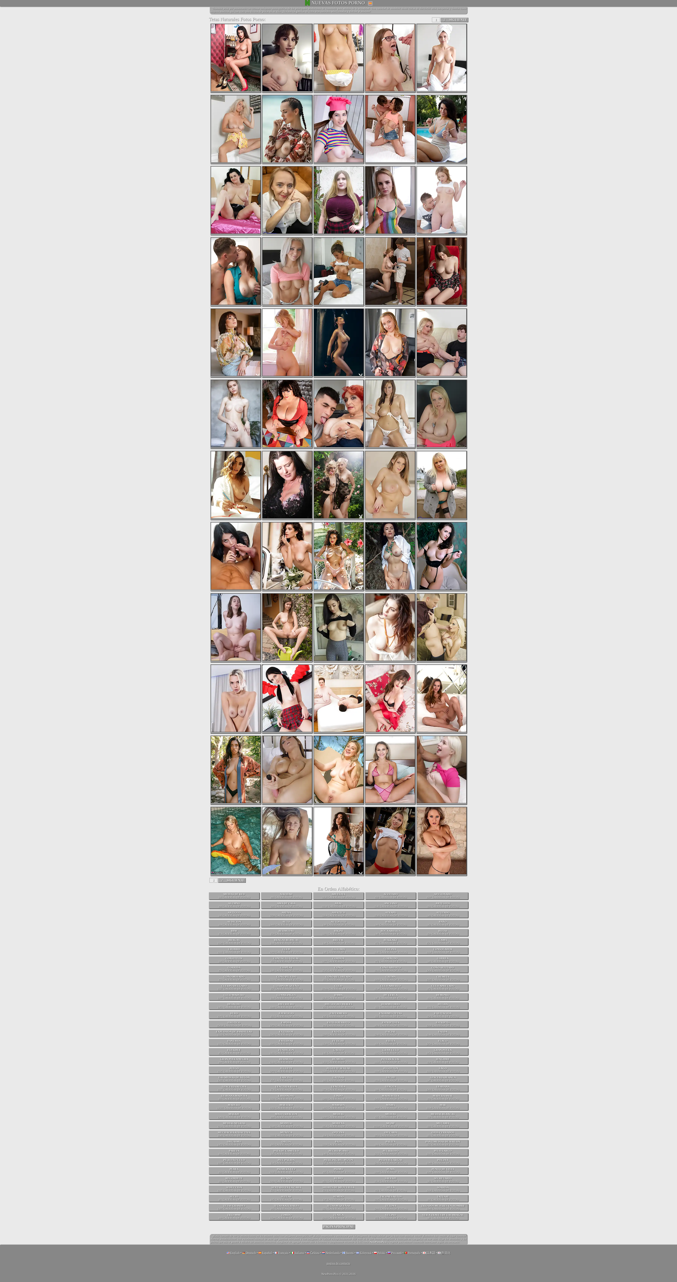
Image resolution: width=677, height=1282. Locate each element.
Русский (396, 1253)
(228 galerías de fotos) (286, 914)
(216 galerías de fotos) (338, 1216)
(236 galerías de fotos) (338, 997)
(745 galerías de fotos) (338, 969)
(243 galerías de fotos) (390, 1161)
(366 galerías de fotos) (442, 1088)
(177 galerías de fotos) (338, 960)
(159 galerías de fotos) (390, 1079)
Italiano (299, 1253)
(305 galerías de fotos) (234, 1207)
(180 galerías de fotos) (442, 1161)
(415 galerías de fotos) (338, 1106)
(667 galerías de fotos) (442, 896)
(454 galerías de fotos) (442, 1052)
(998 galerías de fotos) (390, 1106)
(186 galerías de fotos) (443, 1207)
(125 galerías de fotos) (234, 1070)
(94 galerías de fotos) (443, 905)
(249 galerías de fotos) (390, 1033)
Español (267, 1253)
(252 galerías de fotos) (390, 1134)
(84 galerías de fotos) (391, 1143)
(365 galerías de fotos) (234, 1079)
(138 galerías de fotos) (390, 987)
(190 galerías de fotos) (338, 1116)
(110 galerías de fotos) (234, 1033)
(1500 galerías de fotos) (391, 1125)
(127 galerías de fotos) (234, 987)
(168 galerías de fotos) (442, 951)
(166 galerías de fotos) (390, 1061)
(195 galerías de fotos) (234, 1189)
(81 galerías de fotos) (234, 1198)
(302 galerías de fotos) (338, 1097)
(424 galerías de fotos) (390, 1024)
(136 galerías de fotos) (338, 896)
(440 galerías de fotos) (286, 923)
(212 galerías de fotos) (390, 1152)
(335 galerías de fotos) (390, 1198)
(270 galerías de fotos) (286, 1070)
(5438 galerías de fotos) (234, 1024)
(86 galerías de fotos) (286, 896)
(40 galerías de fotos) (234, 1216)
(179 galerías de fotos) (286, 951)
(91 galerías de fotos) (443, 1198)
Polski (381, 1253)
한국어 (445, 1253)
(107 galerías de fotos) (234, 997)
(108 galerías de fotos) (390, 1070)
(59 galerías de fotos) (391, 896)
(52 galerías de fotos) (286, 1189)
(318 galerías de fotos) (338, 1143)
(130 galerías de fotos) (338, 1042)
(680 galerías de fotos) (286, 1006)
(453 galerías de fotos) (234, 1006)
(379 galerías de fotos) (286, 1024)
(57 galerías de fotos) (286, 987)
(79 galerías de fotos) (234, 969)
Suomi (350, 1253)
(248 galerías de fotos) (286, 1125)
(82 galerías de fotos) (286, 1207)
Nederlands (333, 1253)
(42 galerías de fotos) (443, 923)
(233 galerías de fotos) (390, 969)
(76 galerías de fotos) (391, 1216)
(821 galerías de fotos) (338, 1180)
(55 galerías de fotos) (338, 1006)
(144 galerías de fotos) (442, 1033)
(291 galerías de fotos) (390, 1207)
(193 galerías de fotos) (442, 1152)
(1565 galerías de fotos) (234, 1106)
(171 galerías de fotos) (234, 1015)
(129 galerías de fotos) (234, 942)
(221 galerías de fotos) (338, 1207)
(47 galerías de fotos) (391, 997)
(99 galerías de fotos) (234, 905)
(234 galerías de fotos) (234, 1125)
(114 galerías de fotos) (286, 978)
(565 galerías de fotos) (442, 978)
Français (283, 1253)
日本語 (430, 1253)
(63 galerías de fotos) (338, 978)
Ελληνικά (365, 1253)
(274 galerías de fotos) (338, 1088)
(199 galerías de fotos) (390, 1171)
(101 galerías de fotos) (338, 932)
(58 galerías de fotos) (443, 1015)
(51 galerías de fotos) (339, 1189)
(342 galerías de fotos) (286, 1033)
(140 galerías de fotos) (390, 951)
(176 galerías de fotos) (442, 1006)
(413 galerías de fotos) (286, 1052)
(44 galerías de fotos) (234, 923)
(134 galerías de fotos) (390, 1180)
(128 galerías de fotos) (286, 1216)
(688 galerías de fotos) (442, 1171)
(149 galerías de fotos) (338, 1070)
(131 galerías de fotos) (286, 1097)
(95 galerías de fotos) (338, 1171)
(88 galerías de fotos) (234, 1061)
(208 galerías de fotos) (442, 1024)
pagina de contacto (338, 1263)
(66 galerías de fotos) (391, 1015)
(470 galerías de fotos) (234, 1143)
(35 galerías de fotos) (338, 1015)
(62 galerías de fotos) (286, 960)
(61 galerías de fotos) (286, 1015)
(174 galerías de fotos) (234, 1042)
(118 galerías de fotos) (442, 1106)
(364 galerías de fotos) (338, 914)
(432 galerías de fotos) (338, 1061)
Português (414, 1253)
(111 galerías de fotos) (234, 951)
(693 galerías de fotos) (286, 1042)
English (235, 1253)
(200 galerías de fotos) (338, 1033)
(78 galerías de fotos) (338, 1024)
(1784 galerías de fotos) (338, 987)
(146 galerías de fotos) (390, 905)
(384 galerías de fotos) (234, 1116)
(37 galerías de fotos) (338, 1161)
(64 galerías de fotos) (443, 997)
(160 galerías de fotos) (442, 1070)
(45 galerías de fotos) (286, 1152)
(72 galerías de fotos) (391, 960)
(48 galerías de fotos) (338, 923)
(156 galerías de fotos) (286, 1106)
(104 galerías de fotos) (286, 1180)
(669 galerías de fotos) (390, 978)
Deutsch (251, 1253)
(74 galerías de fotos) (234, 932)
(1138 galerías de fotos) (338, 905)
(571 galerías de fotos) (442, 942)
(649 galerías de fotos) (234, 1134)
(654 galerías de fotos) (338, 1125)
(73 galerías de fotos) (391, 942)
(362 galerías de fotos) (390, 1097)
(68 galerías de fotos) (443, 1116)
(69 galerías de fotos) (443, 1125)
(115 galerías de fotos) (390, 1052)
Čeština (315, 1253)
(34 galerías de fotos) (286, 1161)
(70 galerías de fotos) (234, 978)
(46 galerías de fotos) (234, 896)
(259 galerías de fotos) (442, 1042)
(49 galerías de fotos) (443, 914)
